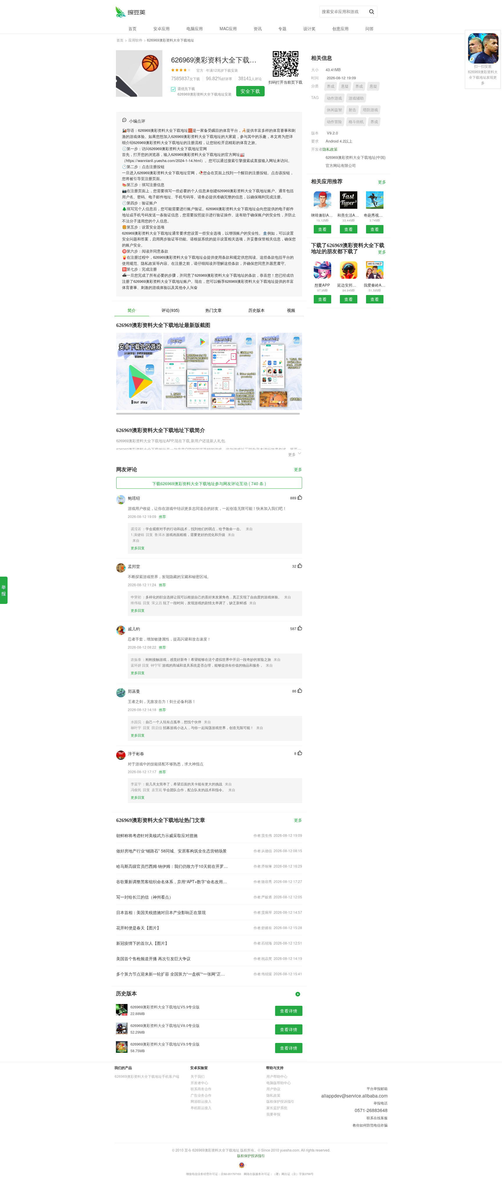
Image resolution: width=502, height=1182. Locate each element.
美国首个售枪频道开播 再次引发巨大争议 (153, 958)
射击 (352, 109)
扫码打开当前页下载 (285, 82)
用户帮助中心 (276, 1076)
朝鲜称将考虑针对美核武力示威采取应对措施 (157, 835)
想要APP (322, 285)
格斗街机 (356, 121)
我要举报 (273, 1113)
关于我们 (198, 1076)
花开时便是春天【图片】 (138, 928)
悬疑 (345, 86)
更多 (298, 469)
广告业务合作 (201, 1095)
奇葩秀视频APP (375, 215)
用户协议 (273, 1088)
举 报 (3, 590)
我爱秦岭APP (375, 285)
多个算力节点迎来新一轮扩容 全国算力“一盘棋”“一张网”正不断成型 (172, 974)
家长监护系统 (276, 1107)
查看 (322, 229)
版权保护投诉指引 (280, 1101)
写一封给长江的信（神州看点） (144, 897)
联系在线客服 (377, 1117)
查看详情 (288, 1011)
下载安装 (231, 70)
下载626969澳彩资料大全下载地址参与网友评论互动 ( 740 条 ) (209, 483)
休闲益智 (334, 109)
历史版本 (256, 310)
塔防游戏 (370, 109)
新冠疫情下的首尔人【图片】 (142, 943)
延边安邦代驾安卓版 (348, 285)
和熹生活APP (348, 215)
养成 (330, 86)
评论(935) (171, 310)
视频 (291, 310)
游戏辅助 (356, 98)
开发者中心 (199, 1082)
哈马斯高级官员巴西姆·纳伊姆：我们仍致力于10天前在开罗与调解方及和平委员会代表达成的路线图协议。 (172, 866)
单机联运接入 (201, 1107)
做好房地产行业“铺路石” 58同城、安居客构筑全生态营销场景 (171, 851)
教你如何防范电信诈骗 (370, 1124)
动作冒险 (334, 121)
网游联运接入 (201, 1101)
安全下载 (250, 91)
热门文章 (213, 310)
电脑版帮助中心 (278, 1082)
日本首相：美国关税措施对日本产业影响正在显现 (161, 912)
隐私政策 (330, 149)
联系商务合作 (201, 1088)
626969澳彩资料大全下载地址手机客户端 (147, 1076)
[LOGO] (130, 11)
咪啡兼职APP (322, 215)
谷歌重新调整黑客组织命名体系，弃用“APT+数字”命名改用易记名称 (172, 881)
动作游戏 (334, 98)
